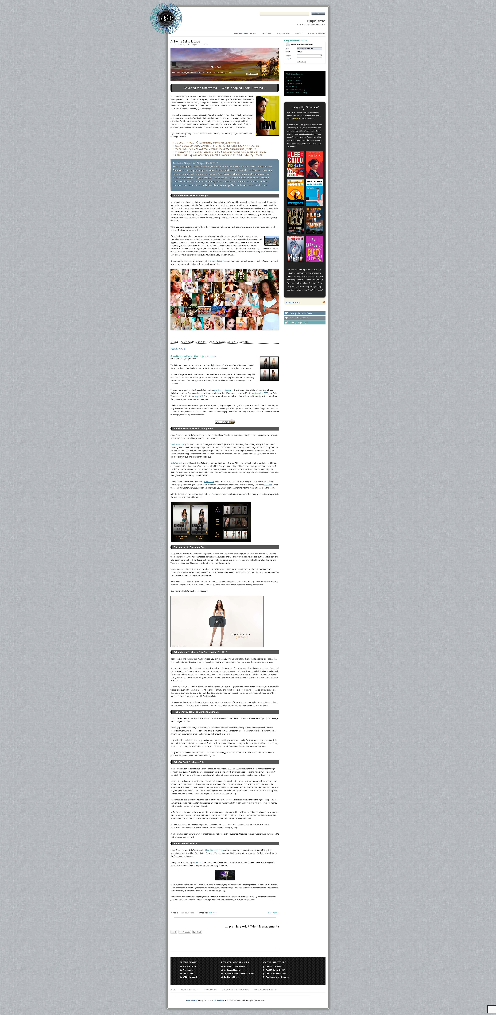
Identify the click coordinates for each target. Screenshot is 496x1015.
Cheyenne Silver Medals (234, 966)
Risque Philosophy (293, 77)
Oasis (296, 118)
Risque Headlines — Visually (296, 92)
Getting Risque (291, 86)
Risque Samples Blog (189, 990)
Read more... (273, 913)
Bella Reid (267, 484)
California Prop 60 (273, 966)
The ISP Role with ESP (275, 970)
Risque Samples (283, 33)
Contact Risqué (210, 990)
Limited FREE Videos (293, 80)
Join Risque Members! (317, 33)
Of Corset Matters (232, 970)
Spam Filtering (191, 1000)
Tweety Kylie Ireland (298, 317)
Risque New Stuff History (295, 89)
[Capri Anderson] (225, 299)
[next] (276, 64)
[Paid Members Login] (305, 63)
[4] (229, 79)
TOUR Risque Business (294, 74)
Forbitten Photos (231, 977)
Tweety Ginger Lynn (298, 322)
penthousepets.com (222, 390)
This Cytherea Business (276, 973)
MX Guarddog (219, 1000)
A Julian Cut (188, 970)
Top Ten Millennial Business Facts (239, 973)
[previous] (174, 64)
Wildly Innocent (190, 977)
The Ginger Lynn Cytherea (277, 977)
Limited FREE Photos (294, 83)
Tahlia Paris (209, 481)
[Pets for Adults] (225, 64)
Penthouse (211, 913)
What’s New (266, 33)
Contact (299, 33)
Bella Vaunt (175, 463)
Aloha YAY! (188, 973)
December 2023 (261, 393)
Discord (198, 862)
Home (173, 990)
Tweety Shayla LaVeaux (300, 313)
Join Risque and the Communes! (235, 990)
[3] (226, 79)
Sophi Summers (177, 444)
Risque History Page (218, 261)
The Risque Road (187, 913)
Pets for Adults (178, 348)
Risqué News (316, 21)
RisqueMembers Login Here (265, 990)
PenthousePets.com (214, 850)
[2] (223, 79)
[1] (221, 79)
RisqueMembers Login (245, 33)
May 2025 (199, 396)
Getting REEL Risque (292, 302)
